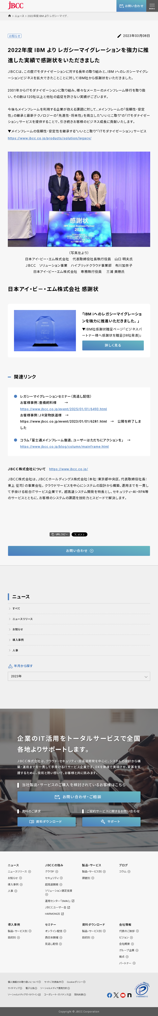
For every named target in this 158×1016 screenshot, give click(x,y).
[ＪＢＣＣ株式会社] (15, 5)
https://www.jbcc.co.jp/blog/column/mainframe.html (64, 447)
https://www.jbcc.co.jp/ (68, 469)
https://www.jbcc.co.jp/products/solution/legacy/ (49, 138)
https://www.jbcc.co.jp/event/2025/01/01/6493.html (63, 409)
